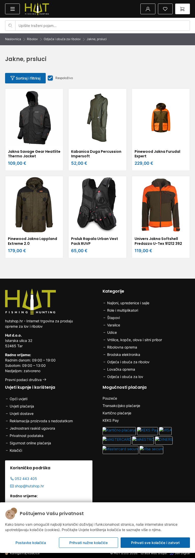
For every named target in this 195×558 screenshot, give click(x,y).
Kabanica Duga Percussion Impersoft (96, 154)
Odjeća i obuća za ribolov (62, 39)
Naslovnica (13, 39)
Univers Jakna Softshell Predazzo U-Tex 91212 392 (158, 241)
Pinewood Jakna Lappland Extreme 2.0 (32, 241)
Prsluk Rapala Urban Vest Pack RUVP (94, 241)
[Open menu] (12, 9)
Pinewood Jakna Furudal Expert (157, 154)
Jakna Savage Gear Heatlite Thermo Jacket (34, 154)
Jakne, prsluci (97, 39)
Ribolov (32, 39)
